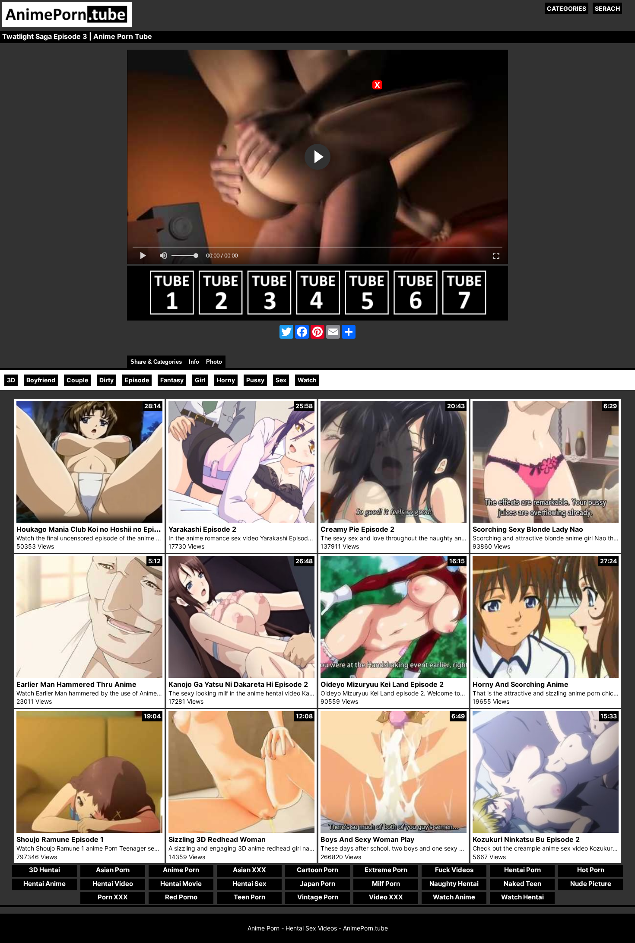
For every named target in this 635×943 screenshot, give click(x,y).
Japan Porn (317, 883)
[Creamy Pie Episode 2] (394, 520)
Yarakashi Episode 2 (202, 529)
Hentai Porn (522, 870)
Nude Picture (590, 883)
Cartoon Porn (317, 870)
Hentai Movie (181, 883)
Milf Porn (386, 883)
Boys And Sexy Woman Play (367, 839)
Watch (307, 380)
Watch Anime (454, 897)
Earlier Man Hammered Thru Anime (76, 684)
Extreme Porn (386, 870)
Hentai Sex (249, 883)
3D (11, 380)
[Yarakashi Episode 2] (241, 520)
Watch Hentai (522, 897)
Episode (137, 380)
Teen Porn (249, 897)
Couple (77, 380)
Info (194, 362)
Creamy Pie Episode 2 (357, 529)
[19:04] (89, 830)
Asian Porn (113, 870)
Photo (214, 362)
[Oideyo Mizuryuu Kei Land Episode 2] (394, 675)
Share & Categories (156, 362)
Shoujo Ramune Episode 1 (60, 839)
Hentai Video (112, 883)
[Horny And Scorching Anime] (546, 675)
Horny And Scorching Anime (520, 684)
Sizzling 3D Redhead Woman (217, 839)
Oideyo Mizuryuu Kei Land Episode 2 (382, 684)
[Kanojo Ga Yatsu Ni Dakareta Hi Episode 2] (241, 675)
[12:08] (241, 830)
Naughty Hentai (454, 883)
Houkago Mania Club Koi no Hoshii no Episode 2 (96, 529)
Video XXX (386, 897)
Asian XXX (249, 870)
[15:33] (546, 830)
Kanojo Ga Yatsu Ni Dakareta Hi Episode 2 (238, 684)
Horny (226, 380)
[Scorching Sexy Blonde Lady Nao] (546, 520)
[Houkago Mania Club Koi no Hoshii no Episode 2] (89, 520)
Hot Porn (590, 870)
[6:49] (394, 830)
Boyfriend (40, 380)
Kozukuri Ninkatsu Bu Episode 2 (526, 839)
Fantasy (172, 380)
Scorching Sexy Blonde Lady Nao (528, 529)
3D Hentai (44, 870)
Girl (200, 380)
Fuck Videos (454, 870)
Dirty (106, 380)
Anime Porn (181, 870)
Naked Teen (522, 883)
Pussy (255, 380)
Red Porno (181, 897)
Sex (281, 380)
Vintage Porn (317, 897)
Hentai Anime (44, 883)
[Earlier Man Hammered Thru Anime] (89, 675)
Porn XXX (113, 897)
